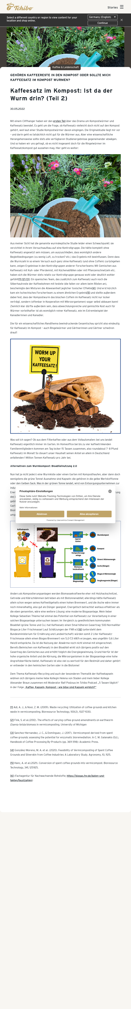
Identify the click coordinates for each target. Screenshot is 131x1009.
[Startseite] (20, 9)
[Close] (121, 20)
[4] (94, 288)
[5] (88, 292)
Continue (102, 23)
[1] (20, 279)
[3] (28, 279)
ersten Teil (59, 121)
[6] (80, 629)
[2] (23, 279)
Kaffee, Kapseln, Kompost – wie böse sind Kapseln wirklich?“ (61, 687)
